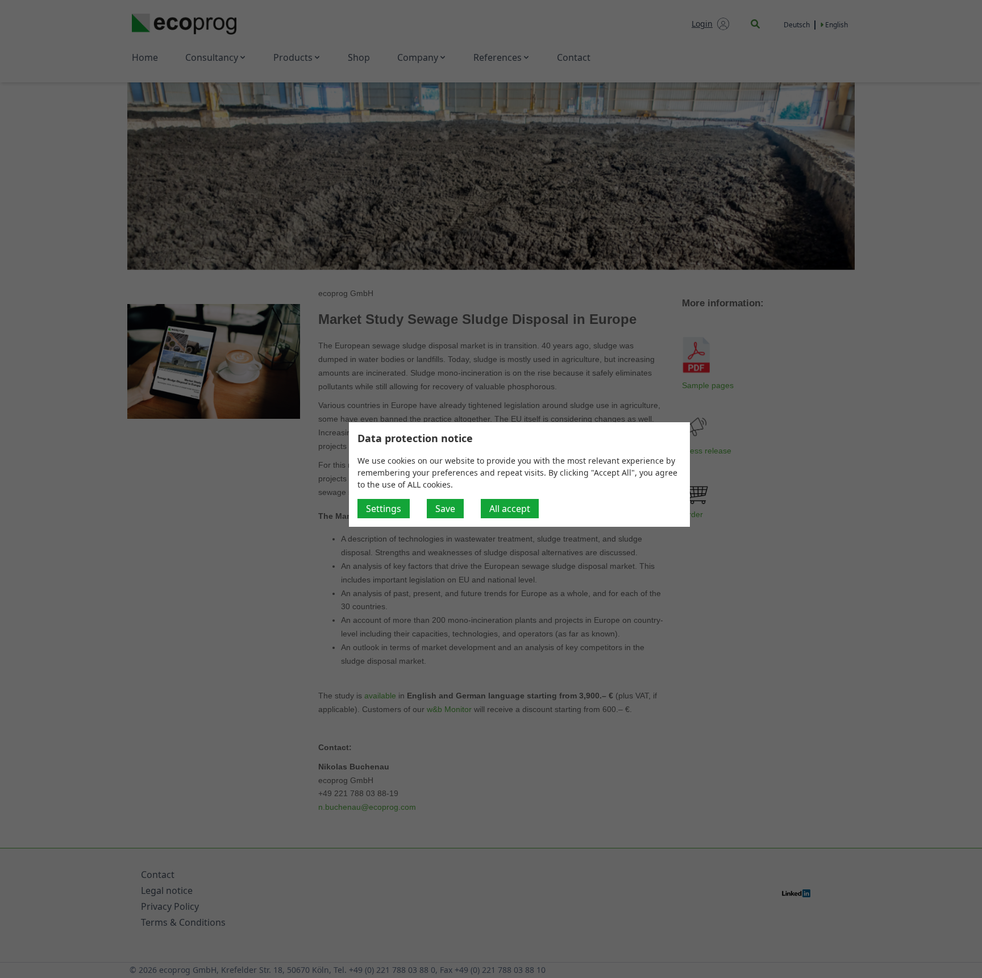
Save (445, 508)
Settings (383, 508)
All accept (509, 508)
